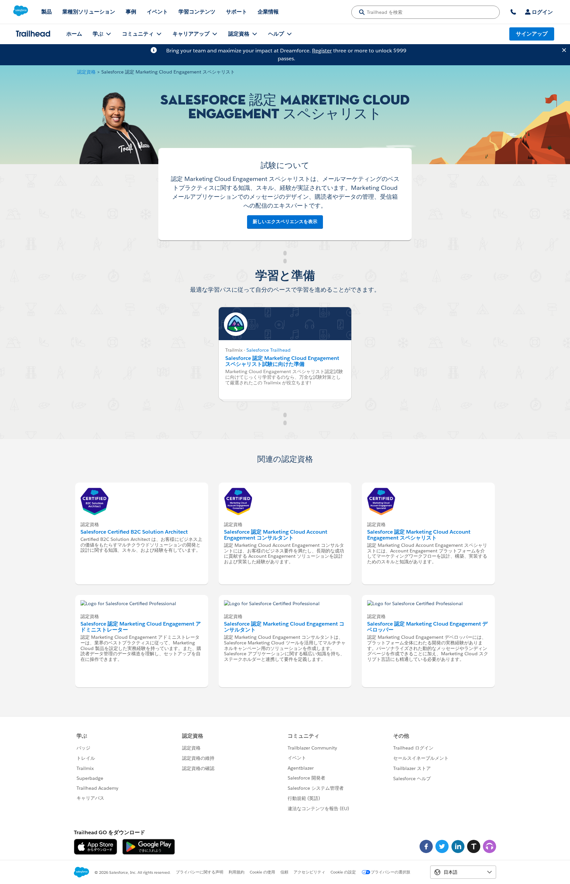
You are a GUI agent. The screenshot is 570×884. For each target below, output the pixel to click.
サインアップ (532, 33)
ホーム (74, 33)
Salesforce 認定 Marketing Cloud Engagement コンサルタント (284, 626)
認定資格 (86, 72)
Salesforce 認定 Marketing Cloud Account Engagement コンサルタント (275, 534)
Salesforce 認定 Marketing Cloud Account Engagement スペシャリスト (418, 534)
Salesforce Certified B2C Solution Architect (134, 531)
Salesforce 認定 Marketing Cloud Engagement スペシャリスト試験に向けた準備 (282, 361)
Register (322, 50)
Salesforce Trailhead (268, 350)
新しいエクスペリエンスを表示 (285, 221)
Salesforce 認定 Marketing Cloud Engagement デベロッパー (427, 626)
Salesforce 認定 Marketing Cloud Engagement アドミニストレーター (140, 626)
